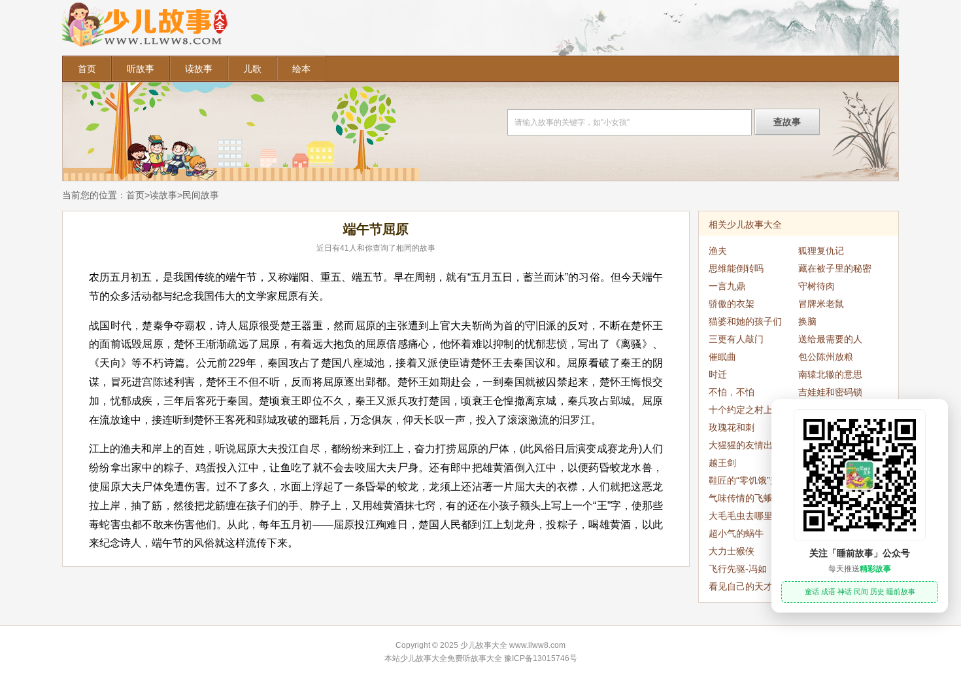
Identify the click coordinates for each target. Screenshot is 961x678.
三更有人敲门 (736, 339)
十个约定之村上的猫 (750, 409)
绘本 (301, 68)
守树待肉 (816, 286)
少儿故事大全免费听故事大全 (451, 658)
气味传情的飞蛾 (741, 498)
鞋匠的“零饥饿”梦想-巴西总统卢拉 (750, 482)
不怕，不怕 (731, 392)
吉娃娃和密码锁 (830, 392)
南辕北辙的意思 (830, 374)
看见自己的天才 (741, 586)
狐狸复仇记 (821, 250)
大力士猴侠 (731, 551)
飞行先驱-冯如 (738, 568)
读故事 (198, 68)
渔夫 (718, 250)
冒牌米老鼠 (821, 303)
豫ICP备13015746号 (540, 658)
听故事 (140, 68)
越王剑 (722, 462)
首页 (87, 68)
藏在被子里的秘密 (834, 268)
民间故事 (200, 195)
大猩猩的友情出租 (745, 445)
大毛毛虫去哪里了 (745, 515)
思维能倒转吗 (736, 268)
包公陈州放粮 (825, 356)
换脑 (807, 321)
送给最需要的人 (830, 339)
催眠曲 (722, 356)
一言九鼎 (727, 286)
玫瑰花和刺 (731, 427)
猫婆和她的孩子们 (745, 321)
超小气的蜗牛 (736, 533)
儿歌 (252, 68)
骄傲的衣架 (731, 303)
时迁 (718, 374)
